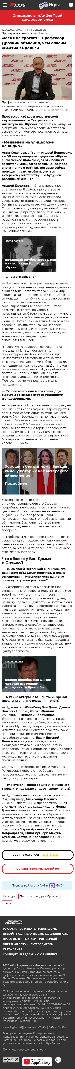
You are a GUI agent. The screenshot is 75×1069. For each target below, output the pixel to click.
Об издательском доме (38, 928)
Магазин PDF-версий (41, 939)
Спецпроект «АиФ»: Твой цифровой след (37, 17)
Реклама (10, 928)
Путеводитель (41, 944)
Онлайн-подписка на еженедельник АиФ (35, 933)
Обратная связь (15, 944)
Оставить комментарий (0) (37, 868)
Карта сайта (12, 949)
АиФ (65, 110)
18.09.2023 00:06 (12, 29)
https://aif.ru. (52, 1043)
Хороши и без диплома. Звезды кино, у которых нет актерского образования (36, 471)
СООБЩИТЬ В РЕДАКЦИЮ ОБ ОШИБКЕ (30, 954)
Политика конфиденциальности (24, 1049)
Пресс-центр (12, 939)
